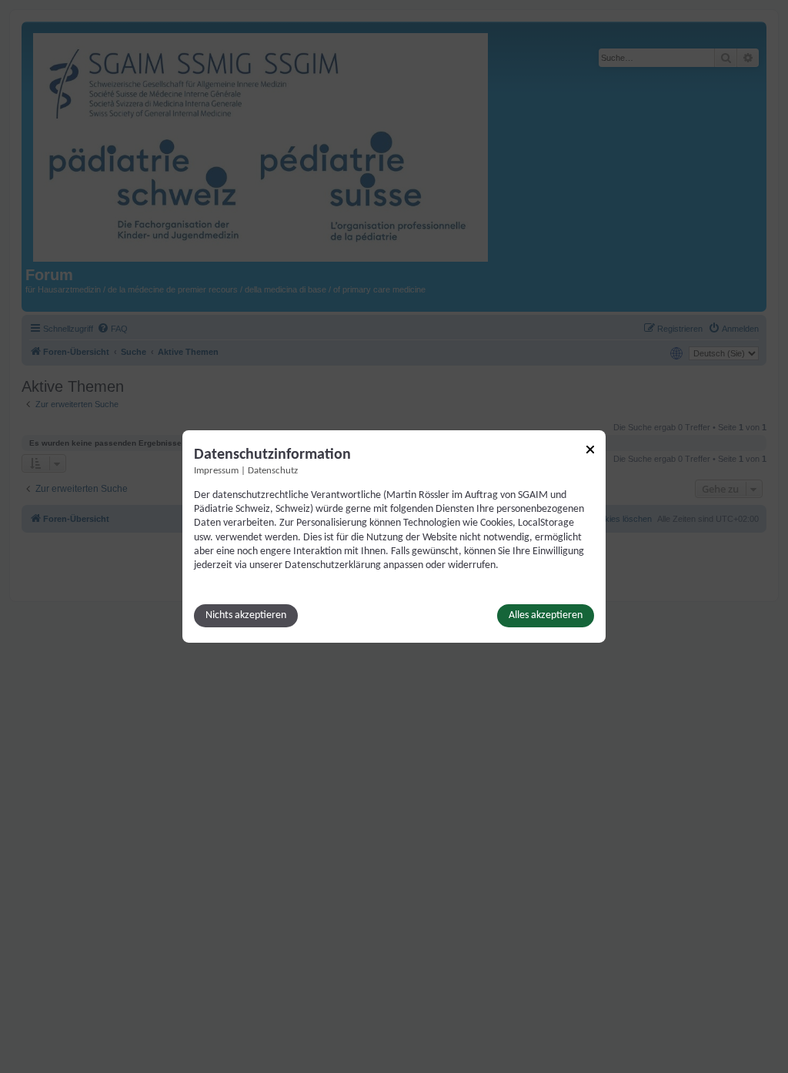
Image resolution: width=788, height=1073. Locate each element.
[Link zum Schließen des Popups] (590, 449)
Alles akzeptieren (546, 615)
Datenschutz (273, 471)
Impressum (216, 471)
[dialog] (394, 536)
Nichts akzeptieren (245, 615)
